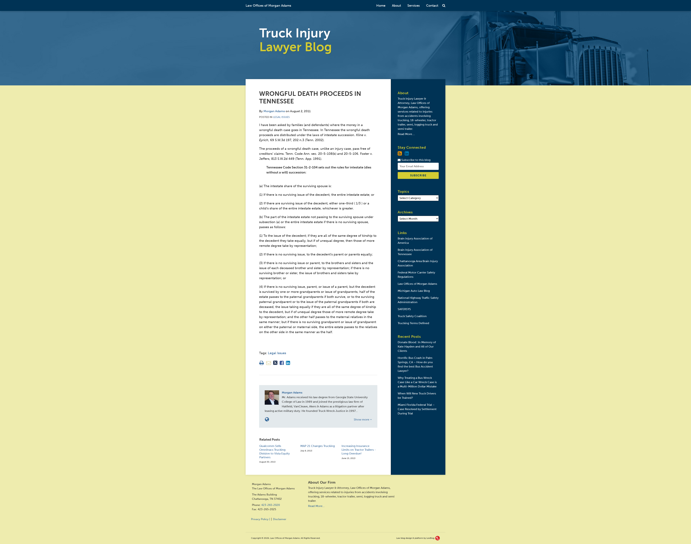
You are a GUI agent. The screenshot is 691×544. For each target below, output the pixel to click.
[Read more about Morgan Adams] (267, 419)
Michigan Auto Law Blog (414, 290)
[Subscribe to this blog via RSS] (400, 153)
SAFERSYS (404, 309)
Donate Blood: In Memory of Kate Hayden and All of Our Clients (417, 346)
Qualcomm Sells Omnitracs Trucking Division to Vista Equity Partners (274, 451)
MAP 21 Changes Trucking (317, 446)
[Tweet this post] (275, 362)
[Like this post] (282, 362)
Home (380, 6)
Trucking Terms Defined (413, 323)
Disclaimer (279, 519)
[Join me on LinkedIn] (407, 153)
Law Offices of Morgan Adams (268, 6)
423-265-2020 (270, 505)
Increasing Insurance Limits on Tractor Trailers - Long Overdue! (359, 449)
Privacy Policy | (260, 519)
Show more (362, 419)
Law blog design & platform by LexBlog (415, 538)
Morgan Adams (274, 111)
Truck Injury (295, 40)
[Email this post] (268, 362)
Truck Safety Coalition (412, 316)
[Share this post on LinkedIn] (288, 362)
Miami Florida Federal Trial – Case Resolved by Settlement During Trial (417, 409)
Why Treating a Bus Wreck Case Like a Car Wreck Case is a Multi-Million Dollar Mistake (417, 382)
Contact (432, 6)
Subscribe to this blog (415, 160)
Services (413, 6)
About (396, 6)
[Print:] (261, 363)
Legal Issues (281, 117)
